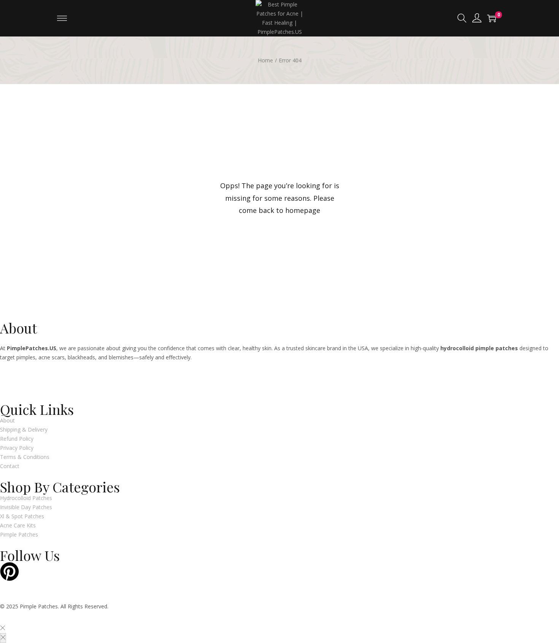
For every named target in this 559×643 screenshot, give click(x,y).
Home (265, 60)
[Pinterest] (9, 571)
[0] (491, 18)
